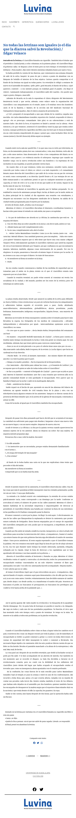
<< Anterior (30, 755)
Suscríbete (14, 22)
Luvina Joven (58, 22)
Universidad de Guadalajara (38, 773)
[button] (14, 26)
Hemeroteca (27, 22)
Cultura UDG (38, 776)
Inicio (4, 22)
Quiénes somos (42, 22)
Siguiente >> (45, 755)
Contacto (6, 26)
